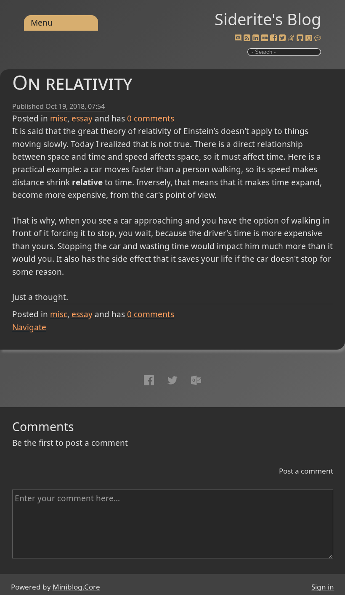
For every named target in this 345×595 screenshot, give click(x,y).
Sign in (322, 587)
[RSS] (247, 38)
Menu (42, 22)
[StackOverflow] (291, 38)
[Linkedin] (255, 38)
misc (58, 118)
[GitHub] (300, 38)
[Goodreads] (308, 38)
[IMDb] (264, 38)
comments (150, 118)
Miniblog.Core (76, 587)
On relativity (72, 82)
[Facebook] (273, 38)
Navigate (29, 327)
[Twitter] (282, 38)
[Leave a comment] (317, 38)
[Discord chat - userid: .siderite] (238, 38)
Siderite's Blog (268, 19)
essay (82, 118)
